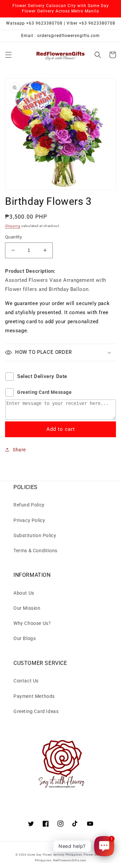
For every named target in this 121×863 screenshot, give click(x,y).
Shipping (13, 226)
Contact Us (26, 680)
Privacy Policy (29, 520)
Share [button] (19, 449)
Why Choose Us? (32, 623)
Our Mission (27, 608)
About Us (23, 593)
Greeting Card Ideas (35, 711)
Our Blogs (24, 638)
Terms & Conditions (35, 550)
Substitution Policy (34, 535)
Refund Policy (29, 505)
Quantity (13, 236)
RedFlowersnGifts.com (69, 860)
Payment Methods (34, 696)
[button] (8, 54)
